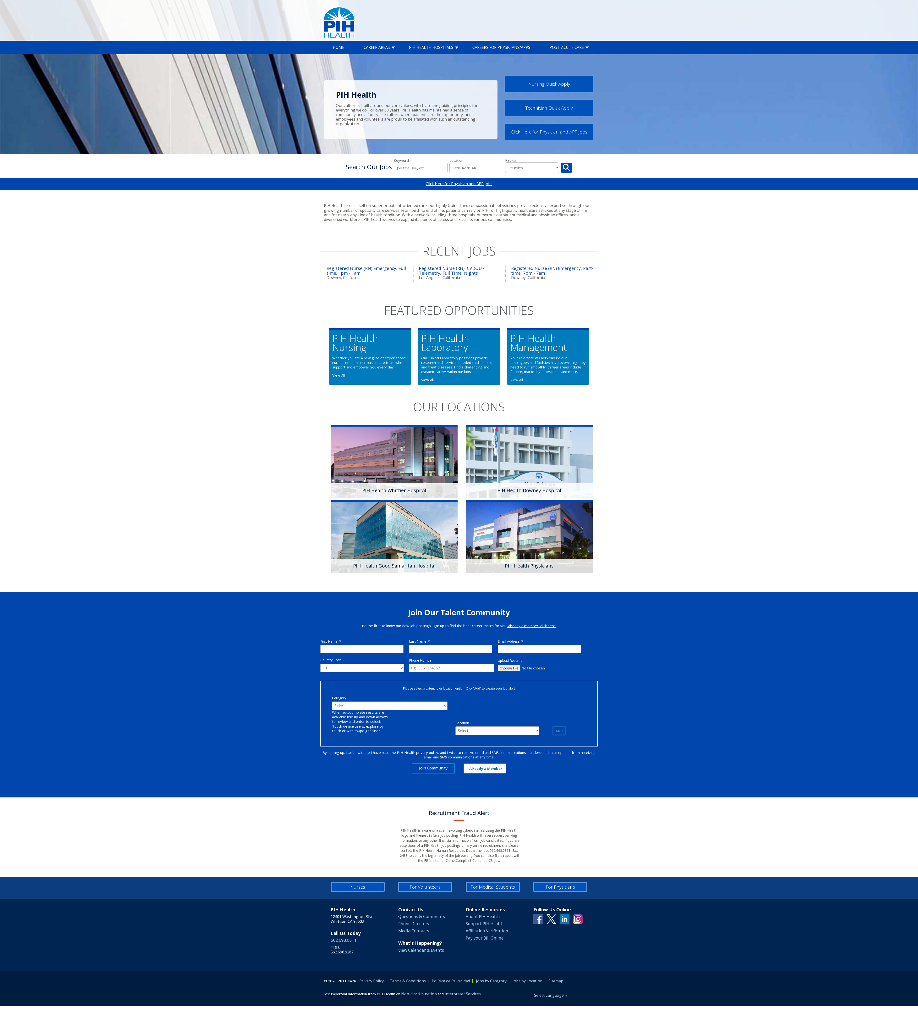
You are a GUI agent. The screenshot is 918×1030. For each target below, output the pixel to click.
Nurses (357, 887)
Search (566, 168)
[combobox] (476, 168)
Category (339, 698)
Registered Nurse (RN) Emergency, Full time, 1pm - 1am (366, 270)
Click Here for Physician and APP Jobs (549, 132)
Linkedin (564, 919)
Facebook (538, 919)
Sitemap (555, 981)
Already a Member (485, 768)
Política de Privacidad (451, 981)
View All (338, 375)
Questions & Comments (421, 916)
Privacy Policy (371, 981)
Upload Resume (510, 660)
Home (338, 47)
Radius (510, 160)
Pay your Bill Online (484, 938)
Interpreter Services (463, 994)
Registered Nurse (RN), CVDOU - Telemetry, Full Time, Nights (452, 270)
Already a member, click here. (531, 625)
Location (456, 160)
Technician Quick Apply (549, 108)
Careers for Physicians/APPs (501, 47)
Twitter (551, 919)
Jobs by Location (527, 981)
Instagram (578, 919)
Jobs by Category (491, 981)
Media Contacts (413, 931)
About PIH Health (483, 916)
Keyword (401, 160)
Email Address (510, 641)
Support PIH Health (485, 923)
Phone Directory (413, 923)
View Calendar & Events (421, 950)
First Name (330, 641)
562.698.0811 (343, 940)
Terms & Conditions (408, 981)
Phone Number (421, 660)
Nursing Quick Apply (549, 84)
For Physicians (560, 887)
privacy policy (427, 752)
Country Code (331, 660)
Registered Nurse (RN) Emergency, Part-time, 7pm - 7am (552, 270)
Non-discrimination (419, 994)
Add (559, 731)
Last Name (419, 641)
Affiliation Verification (487, 931)
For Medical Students (493, 887)
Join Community (433, 768)
